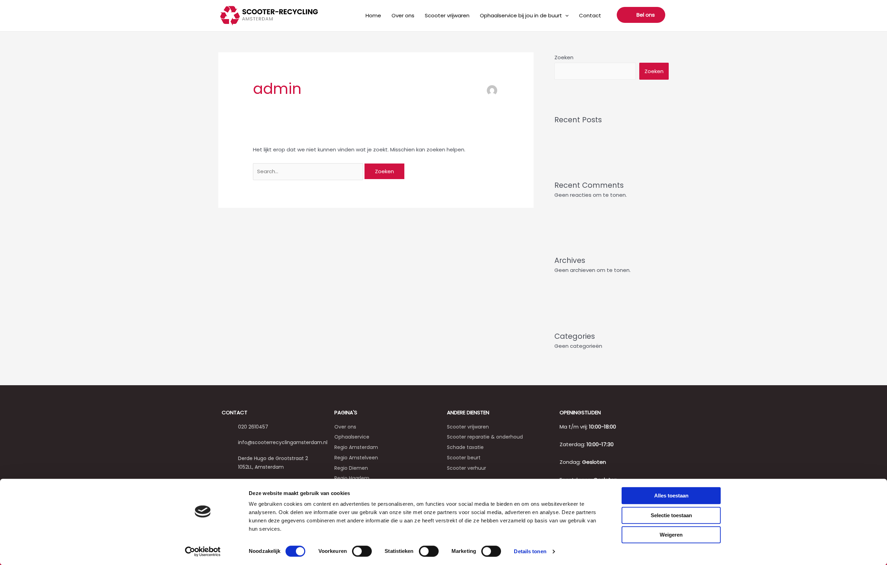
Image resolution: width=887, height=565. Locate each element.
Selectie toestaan (671, 515)
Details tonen (530, 551)
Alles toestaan (671, 495)
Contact (590, 15)
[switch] (362, 551)
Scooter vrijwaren (447, 15)
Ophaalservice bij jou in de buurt (521, 15)
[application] (565, 15)
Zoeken (563, 57)
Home (373, 15)
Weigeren (671, 535)
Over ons (403, 15)
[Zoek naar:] (309, 171)
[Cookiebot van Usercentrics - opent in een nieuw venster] (203, 551)
